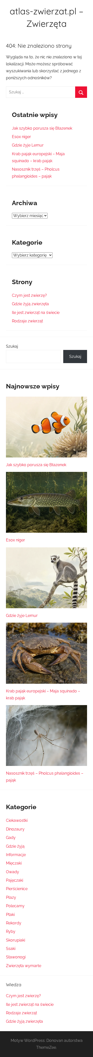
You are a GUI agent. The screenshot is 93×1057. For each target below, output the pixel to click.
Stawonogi (16, 957)
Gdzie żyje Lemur (28, 145)
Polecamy (15, 906)
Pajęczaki (14, 880)
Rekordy (13, 923)
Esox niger (21, 136)
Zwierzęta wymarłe (23, 965)
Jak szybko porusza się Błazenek (42, 128)
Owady (12, 871)
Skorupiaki (15, 940)
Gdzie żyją (15, 846)
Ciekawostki (17, 820)
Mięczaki (14, 863)
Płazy (11, 897)
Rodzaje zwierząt (27, 321)
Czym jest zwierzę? (29, 295)
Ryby (10, 931)
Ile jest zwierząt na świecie (36, 312)
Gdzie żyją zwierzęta (30, 304)
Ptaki (10, 914)
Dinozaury (15, 829)
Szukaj (12, 346)
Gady (11, 837)
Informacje (16, 854)
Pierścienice (17, 888)
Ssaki (10, 948)
